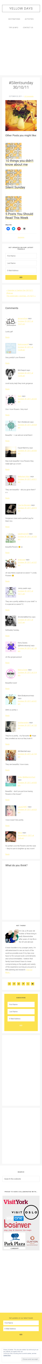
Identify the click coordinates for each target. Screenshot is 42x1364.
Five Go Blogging (24, 505)
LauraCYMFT (22, 807)
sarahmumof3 (23, 534)
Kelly (19, 396)
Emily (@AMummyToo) (26, 777)
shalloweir (21, 560)
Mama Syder (23, 670)
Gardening (21, 237)
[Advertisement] (21, 53)
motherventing (23, 723)
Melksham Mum (24, 476)
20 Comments (28, 96)
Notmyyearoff (23, 344)
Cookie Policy (7, 1355)
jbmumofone (23, 318)
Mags (20, 833)
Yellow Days (21, 8)
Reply (7, 337)
